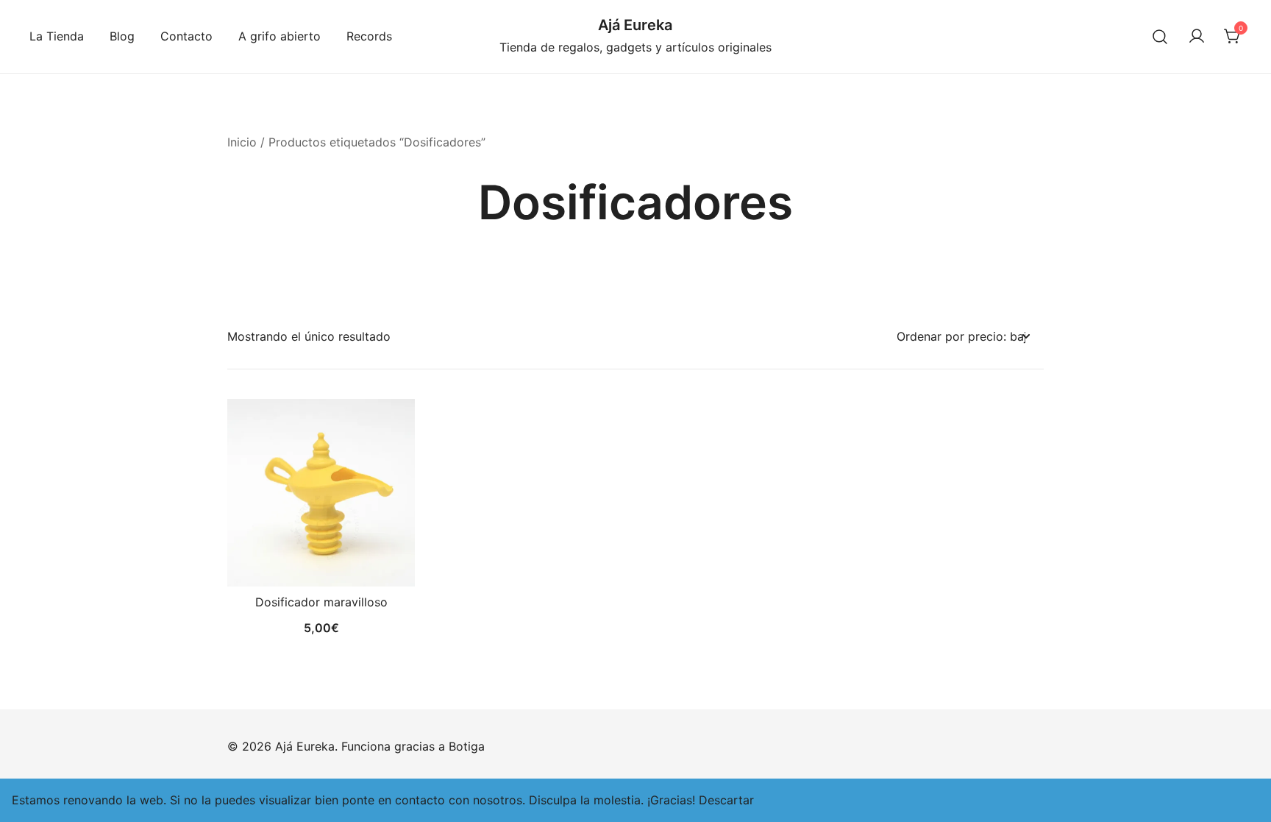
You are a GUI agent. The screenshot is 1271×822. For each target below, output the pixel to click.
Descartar (726, 800)
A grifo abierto (279, 36)
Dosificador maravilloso (321, 602)
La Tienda (56, 36)
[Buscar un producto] (1160, 36)
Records (369, 36)
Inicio (242, 142)
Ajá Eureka (635, 25)
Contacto (186, 36)
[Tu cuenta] (1197, 36)
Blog (122, 36)
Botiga (467, 746)
